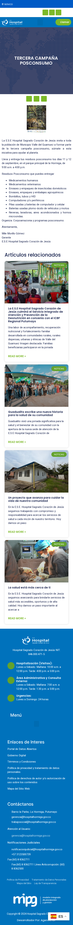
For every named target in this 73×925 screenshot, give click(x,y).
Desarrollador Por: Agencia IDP (36, 920)
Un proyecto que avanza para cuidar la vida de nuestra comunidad (36, 499)
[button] (40, 22)
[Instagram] (52, 12)
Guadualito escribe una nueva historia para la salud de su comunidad (35, 413)
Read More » (17, 356)
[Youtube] (58, 12)
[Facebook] (45, 12)
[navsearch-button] (14, 12)
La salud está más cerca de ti (29, 587)
